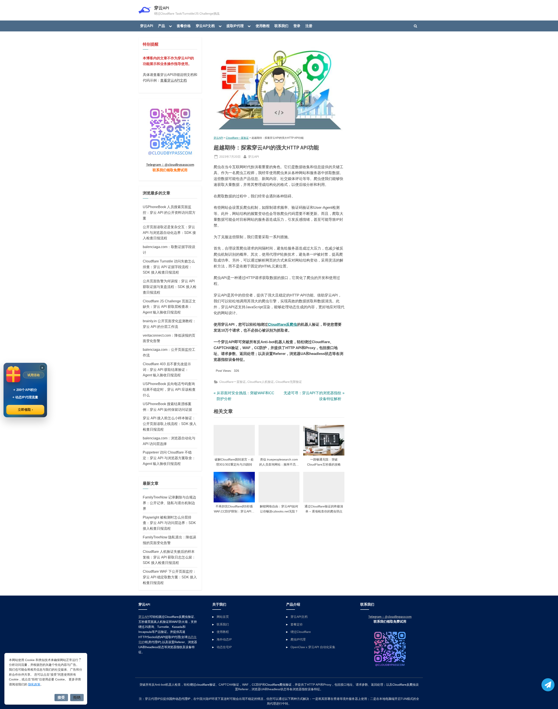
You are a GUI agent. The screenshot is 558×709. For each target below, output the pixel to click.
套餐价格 (184, 26)
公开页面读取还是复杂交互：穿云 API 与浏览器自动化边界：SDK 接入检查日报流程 (169, 232)
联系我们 (281, 26)
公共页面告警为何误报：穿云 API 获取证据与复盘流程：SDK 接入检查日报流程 (169, 286)
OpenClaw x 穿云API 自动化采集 (313, 647)
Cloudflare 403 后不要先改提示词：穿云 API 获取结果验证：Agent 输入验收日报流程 (167, 369)
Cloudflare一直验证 (237, 137)
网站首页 (223, 616)
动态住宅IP (224, 647)
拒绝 (77, 697)
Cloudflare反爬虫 (282, 324)
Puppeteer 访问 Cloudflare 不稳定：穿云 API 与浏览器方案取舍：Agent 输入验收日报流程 (169, 458)
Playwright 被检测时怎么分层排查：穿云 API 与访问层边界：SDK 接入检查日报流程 (169, 523)
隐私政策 (34, 684)
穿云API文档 (299, 616)
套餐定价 (297, 624)
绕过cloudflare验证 (203, 684)
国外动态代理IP (179, 698)
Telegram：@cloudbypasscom (170, 164)
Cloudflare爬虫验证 (278, 684)
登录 (296, 26)
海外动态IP (224, 639)
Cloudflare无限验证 (289, 382)
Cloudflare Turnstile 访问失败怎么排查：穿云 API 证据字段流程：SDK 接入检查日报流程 (169, 266)
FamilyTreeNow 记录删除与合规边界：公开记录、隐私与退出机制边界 (169, 502)
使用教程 (263, 26)
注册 (308, 26)
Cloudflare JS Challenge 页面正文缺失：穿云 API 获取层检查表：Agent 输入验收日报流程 (169, 306)
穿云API (161, 8)
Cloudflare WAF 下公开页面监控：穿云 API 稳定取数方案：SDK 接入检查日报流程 (170, 577)
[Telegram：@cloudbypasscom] (548, 684)
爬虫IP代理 (298, 639)
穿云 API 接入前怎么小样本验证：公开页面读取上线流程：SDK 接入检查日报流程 (169, 423)
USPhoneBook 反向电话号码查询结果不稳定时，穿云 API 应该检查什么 (169, 389)
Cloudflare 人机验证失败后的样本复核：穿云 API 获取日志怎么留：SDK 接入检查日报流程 (169, 557)
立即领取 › (25, 409)
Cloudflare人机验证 (260, 382)
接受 (61, 697)
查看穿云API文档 (173, 80)
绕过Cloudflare (301, 632)
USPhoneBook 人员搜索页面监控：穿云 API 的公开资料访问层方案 (169, 212)
